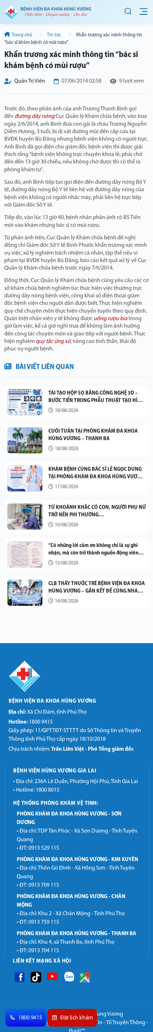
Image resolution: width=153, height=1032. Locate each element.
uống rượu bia (110, 319)
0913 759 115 (43, 922)
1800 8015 (47, 790)
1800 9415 (31, 722)
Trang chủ (22, 35)
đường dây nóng (34, 116)
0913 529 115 (43, 848)
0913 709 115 (43, 885)
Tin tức (54, 35)
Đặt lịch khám (76, 1018)
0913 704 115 (43, 951)
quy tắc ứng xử (53, 341)
